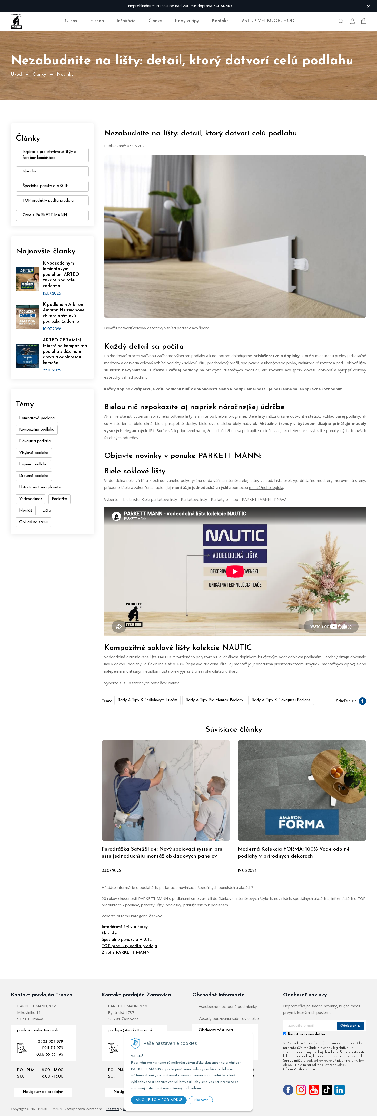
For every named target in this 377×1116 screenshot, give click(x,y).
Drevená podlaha (33, 476)
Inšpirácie (126, 21)
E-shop (97, 21)
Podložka (59, 499)
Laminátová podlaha (37, 418)
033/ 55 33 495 (49, 1055)
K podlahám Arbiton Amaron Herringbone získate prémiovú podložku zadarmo (63, 313)
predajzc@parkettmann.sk (130, 1030)
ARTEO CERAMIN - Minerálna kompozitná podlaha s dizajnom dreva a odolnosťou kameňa (65, 351)
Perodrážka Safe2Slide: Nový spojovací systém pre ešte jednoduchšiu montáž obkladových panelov (162, 853)
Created (112, 1109)
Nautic (173, 683)
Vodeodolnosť (30, 499)
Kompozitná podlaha (36, 430)
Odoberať (348, 1025)
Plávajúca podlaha (35, 441)
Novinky (65, 74)
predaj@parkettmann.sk (37, 1030)
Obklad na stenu (33, 522)
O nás (71, 21)
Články (155, 21)
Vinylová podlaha (33, 453)
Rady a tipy (187, 21)
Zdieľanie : (345, 701)
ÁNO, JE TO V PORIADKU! (159, 1100)
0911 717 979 (52, 1048)
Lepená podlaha (33, 464)
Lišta (46, 511)
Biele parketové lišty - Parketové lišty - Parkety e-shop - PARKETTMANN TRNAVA (213, 499)
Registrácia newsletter (306, 1034)
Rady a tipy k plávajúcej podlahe (281, 700)
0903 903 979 (50, 1042)
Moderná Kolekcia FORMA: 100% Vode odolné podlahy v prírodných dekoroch (294, 853)
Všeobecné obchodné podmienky (228, 1006)
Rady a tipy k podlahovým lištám (147, 700)
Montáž (25, 511)
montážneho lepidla (266, 487)
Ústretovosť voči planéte (40, 488)
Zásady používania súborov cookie (229, 1018)
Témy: (107, 701)
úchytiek (312, 664)
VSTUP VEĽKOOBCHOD (267, 21)
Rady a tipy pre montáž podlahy (214, 700)
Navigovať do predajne (43, 1092)
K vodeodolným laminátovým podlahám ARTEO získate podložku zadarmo (61, 274)
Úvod (16, 74)
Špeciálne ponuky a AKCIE (127, 940)
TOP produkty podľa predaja (129, 946)
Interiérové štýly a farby (125, 927)
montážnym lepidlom (141, 671)
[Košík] (363, 21)
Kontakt (220, 21)
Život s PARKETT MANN (126, 953)
